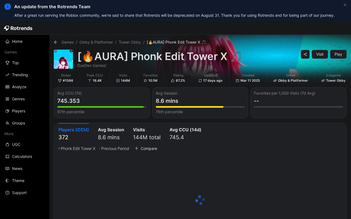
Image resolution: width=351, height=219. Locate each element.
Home (17, 41)
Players (18, 111)
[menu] (24, 117)
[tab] (73, 134)
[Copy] (305, 54)
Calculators (22, 156)
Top (15, 62)
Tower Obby (130, 42)
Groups (18, 123)
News (17, 168)
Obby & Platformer (96, 42)
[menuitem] (24, 41)
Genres (18, 98)
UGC (16, 144)
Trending (20, 74)
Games (67, 42)
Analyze (19, 86)
